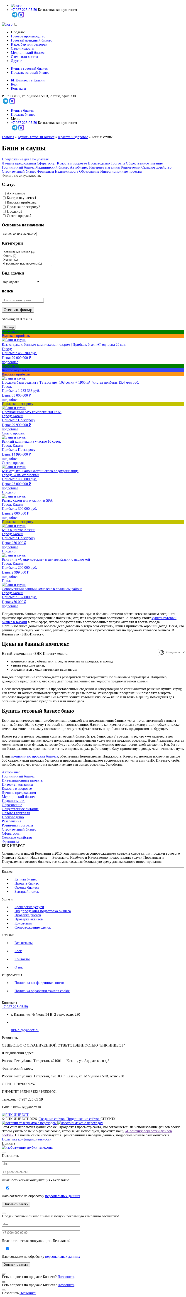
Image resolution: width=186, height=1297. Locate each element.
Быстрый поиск (27, 891)
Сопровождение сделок (33, 927)
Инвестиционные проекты (121, 171)
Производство (99, 163)
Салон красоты (22, 48)
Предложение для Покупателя (25, 159)
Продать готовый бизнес (30, 72)
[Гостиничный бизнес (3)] (27, 252)
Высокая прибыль (21, 202)
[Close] (3, 1152)
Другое (16, 61)
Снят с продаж (18, 216)
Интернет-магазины (105, 167)
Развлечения (131, 167)
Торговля (118, 163)
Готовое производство (28, 36)
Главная (8, 137)
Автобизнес (79, 167)
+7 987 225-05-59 (24, 10)
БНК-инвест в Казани (28, 80)
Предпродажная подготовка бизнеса (43, 911)
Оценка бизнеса (27, 887)
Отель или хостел (24, 57)
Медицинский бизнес (27, 52)
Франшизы (46, 171)
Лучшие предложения (19, 163)
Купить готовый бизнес (29, 68)
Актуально (15, 193)
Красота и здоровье (73, 137)
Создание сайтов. (52, 1119)
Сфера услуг (47, 163)
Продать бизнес (23, 114)
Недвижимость (67, 171)
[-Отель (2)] (27, 256)
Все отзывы (24, 943)
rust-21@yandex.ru (25, 1030)
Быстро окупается (20, 198)
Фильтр (9, 327)
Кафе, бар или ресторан (29, 44)
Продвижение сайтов (83, 1119)
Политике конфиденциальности (26, 1139)
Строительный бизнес (19, 171)
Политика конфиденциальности (39, 983)
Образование (89, 171)
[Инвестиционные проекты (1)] (27, 264)
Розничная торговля (17, 825)
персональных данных (62, 1196)
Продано (13, 211)
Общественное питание (144, 163)
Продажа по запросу (22, 207)
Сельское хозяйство (156, 167)
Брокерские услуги (29, 907)
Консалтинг (24, 923)
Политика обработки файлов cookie (42, 991)
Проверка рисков (28, 915)
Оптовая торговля (16, 813)
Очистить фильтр (18, 310)
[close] (184, 652)
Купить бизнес (22, 110)
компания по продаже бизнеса (34, 756)
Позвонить (66, 1277)
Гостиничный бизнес (18, 167)
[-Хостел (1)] (27, 260)
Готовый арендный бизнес (31, 40)
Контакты (18, 88)
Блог (14, 84)
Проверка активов (29, 919)
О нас (19, 967)
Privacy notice (173, 652)
